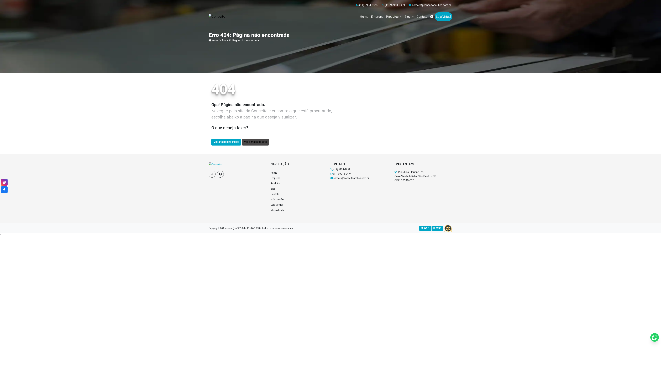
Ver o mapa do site (255, 141)
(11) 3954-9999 (369, 5)
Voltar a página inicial (226, 141)
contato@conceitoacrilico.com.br (431, 5)
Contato (275, 194)
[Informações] (432, 16)
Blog (408, 16)
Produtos (392, 16)
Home (215, 40)
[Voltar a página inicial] (215, 164)
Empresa (275, 178)
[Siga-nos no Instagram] (212, 174)
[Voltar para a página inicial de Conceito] (218, 16)
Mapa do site (278, 210)
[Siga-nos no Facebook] (220, 174)
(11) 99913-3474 (395, 5)
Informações (278, 199)
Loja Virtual (277, 204)
